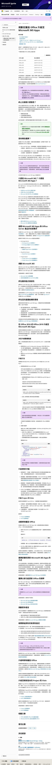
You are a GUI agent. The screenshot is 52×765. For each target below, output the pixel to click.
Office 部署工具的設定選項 (30, 677)
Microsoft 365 (25, 23)
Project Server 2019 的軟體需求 (29, 258)
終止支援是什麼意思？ (23, 37)
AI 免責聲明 (3, 764)
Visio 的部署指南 (24, 518)
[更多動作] (50, 23)
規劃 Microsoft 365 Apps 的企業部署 (37, 575)
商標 (39, 764)
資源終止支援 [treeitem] (5, 27)
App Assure (46, 294)
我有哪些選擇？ (22, 38)
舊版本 (8, 764)
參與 (17, 764)
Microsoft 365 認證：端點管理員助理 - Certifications (29, 747)
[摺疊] (16, 22)
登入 (49, 11)
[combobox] (9, 25)
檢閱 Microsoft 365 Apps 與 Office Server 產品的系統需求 (31, 42)
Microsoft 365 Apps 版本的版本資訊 (29, 604)
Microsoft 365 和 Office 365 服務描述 (29, 194)
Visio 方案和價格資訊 (26, 698)
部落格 (12, 764)
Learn (20, 23)
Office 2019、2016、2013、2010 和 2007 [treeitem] (9, 39)
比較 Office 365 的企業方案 (27, 192)
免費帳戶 (48, 14)
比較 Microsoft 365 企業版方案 (28, 190)
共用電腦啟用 (31, 210)
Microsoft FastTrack (40, 83)
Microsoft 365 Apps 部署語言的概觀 (37, 620)
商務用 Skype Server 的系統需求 (29, 249)
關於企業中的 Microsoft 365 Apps (29, 221)
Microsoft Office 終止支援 (42, 132)
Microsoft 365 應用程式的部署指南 (29, 223)
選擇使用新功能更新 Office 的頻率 (31, 480)
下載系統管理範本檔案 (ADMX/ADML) (42, 635)
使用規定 (35, 764)
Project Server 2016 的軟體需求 (29, 260)
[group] (36, 393)
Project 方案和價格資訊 (26, 696)
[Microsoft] (2, 11)
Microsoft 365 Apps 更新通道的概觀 (29, 600)
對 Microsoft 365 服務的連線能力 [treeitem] (9, 30)
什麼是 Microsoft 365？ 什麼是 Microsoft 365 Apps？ (30, 40)
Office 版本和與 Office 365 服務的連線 (29, 717)
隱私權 (21, 764)
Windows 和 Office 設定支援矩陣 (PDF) (30, 718)
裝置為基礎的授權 (22, 210)
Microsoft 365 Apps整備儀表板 (26, 294)
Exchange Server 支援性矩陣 (43, 235)
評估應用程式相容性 (29, 290)
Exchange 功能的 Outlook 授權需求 (30, 244)
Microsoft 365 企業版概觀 (27, 276)
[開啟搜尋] (47, 11)
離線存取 (24, 212)
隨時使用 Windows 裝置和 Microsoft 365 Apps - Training (30, 740)
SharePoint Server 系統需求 (28, 254)
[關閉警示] (49, 3)
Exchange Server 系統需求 (28, 243)
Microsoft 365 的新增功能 (27, 602)
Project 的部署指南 (25, 516)
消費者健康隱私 (28, 764)
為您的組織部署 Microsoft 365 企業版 (29, 278)
